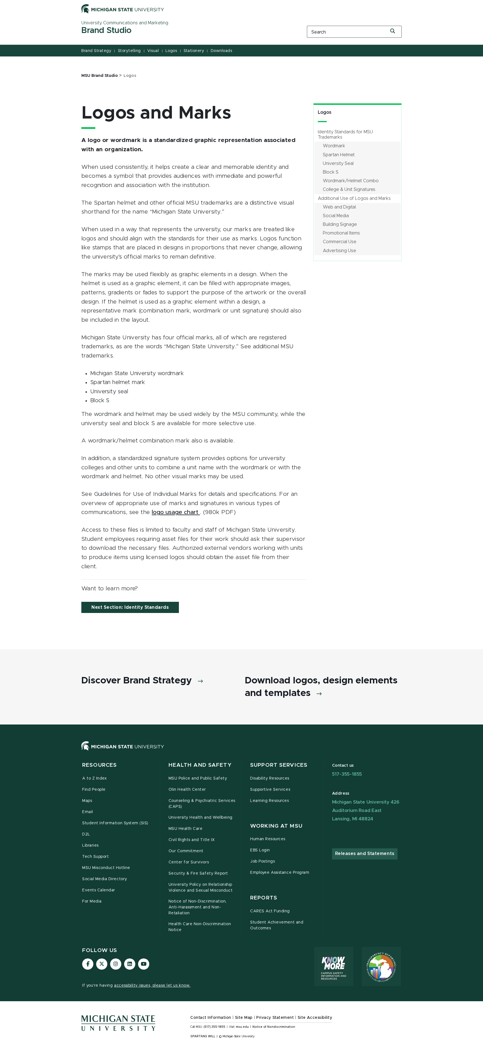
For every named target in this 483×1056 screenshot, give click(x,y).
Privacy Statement (275, 1018)
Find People (94, 790)
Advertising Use (339, 250)
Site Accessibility (315, 1018)
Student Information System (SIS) (115, 823)
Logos (171, 51)
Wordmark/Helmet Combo (351, 181)
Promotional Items (341, 233)
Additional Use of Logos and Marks (354, 198)
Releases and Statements (364, 853)
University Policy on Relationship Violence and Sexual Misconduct (201, 887)
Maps (87, 801)
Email (87, 812)
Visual (153, 51)
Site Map (244, 1018)
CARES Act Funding (270, 911)
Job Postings (262, 861)
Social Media (336, 216)
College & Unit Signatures (349, 189)
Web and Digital (339, 207)
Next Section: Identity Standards (130, 607)
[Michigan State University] (122, 8)
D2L (86, 834)
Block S (330, 172)
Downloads (221, 51)
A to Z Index (94, 778)
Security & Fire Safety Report (198, 873)
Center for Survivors (189, 862)
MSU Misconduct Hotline (106, 868)
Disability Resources (269, 778)
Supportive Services (270, 790)
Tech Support (95, 857)
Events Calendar (98, 890)
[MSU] (241, 751)
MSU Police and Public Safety (198, 778)
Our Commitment (186, 851)
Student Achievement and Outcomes (276, 925)
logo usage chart (176, 512)
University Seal (338, 163)
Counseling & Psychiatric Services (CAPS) (202, 804)
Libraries (90, 845)
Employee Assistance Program (279, 873)
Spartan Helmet (339, 155)
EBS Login (260, 850)
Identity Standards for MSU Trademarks (345, 134)
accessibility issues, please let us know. (152, 986)
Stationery (194, 51)
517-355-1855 (347, 774)
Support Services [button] (278, 765)
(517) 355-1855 (214, 1027)
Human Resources (267, 839)
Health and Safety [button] (200, 765)
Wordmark (334, 146)
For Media (92, 901)
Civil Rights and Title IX (192, 840)
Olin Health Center (187, 790)
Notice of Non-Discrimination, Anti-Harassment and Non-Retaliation (198, 907)
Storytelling (129, 51)
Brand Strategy (96, 51)
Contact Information (210, 1018)
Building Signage (340, 224)
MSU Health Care (186, 829)
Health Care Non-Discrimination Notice (200, 927)
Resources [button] (99, 765)
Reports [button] (263, 898)
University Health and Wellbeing (201, 818)
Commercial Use (339, 242)
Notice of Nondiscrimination (273, 1027)
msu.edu (242, 1027)
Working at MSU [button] (276, 826)
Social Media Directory (104, 879)
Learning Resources (269, 801)
